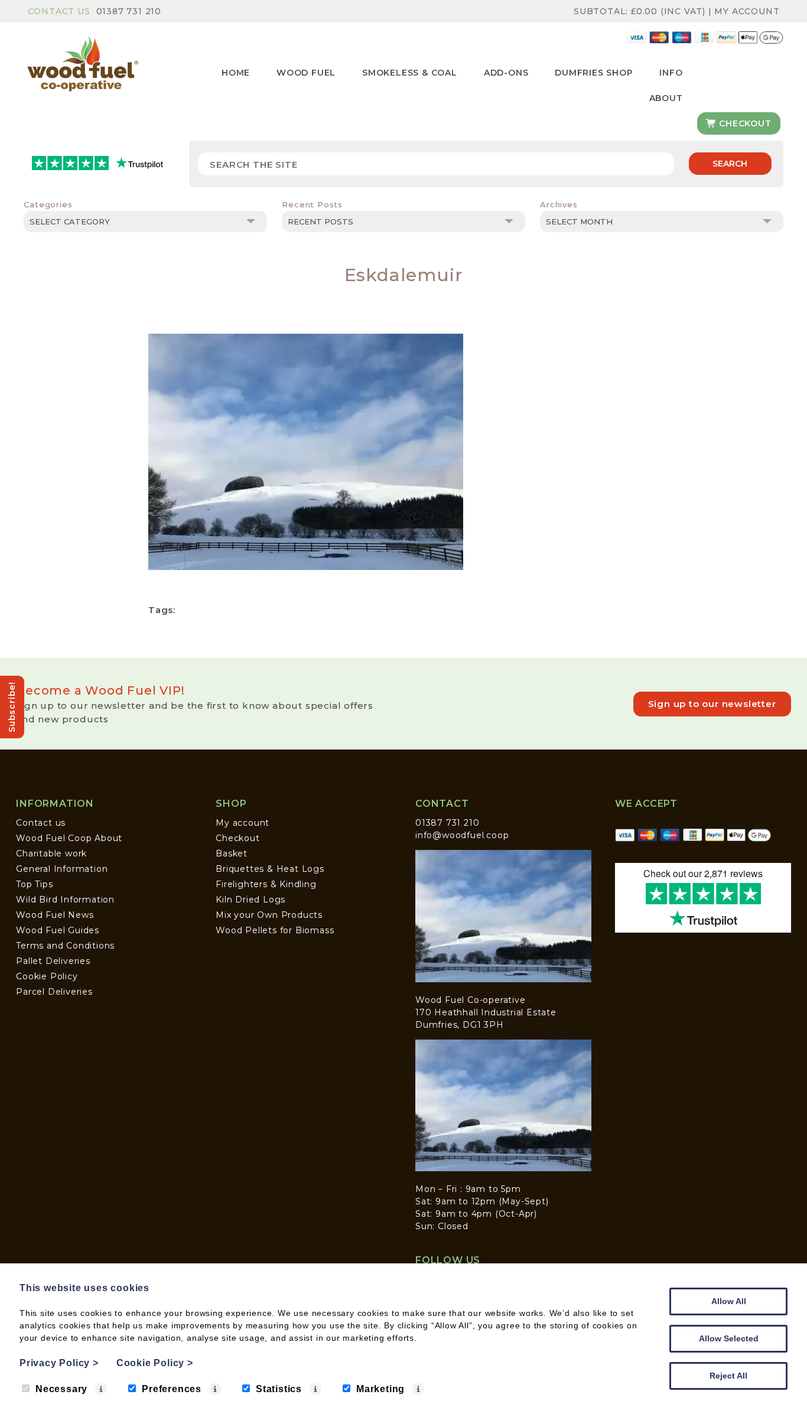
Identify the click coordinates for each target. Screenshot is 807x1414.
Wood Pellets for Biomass (275, 930)
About (666, 98)
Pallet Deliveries (53, 961)
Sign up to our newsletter (712, 703)
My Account (746, 11)
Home (236, 72)
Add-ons (506, 72)
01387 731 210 (128, 11)
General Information (62, 869)
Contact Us (59, 11)
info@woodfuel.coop (462, 835)
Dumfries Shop (594, 72)
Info (670, 72)
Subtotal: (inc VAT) (639, 11)
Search (729, 163)
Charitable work (51, 853)
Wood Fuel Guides (57, 930)
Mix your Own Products (269, 915)
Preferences (171, 1389)
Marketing (380, 1389)
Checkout (743, 123)
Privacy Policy (59, 1363)
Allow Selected (729, 1338)
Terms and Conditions (65, 945)
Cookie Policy (46, 976)
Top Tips (34, 884)
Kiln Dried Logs (250, 899)
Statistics (279, 1389)
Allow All (728, 1301)
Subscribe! (11, 707)
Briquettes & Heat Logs (270, 869)
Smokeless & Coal (409, 72)
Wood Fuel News (54, 915)
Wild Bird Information (65, 899)
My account (242, 822)
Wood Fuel (306, 72)
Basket (232, 853)
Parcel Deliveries (54, 991)
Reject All (728, 1375)
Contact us (41, 822)
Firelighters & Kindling (266, 884)
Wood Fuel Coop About (69, 838)
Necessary (61, 1389)
